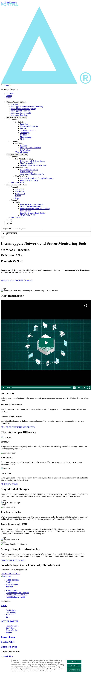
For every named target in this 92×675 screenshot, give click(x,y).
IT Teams (23, 146)
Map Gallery (20, 191)
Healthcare (24, 135)
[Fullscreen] (88, 388)
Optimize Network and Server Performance (36, 178)
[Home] (6, 576)
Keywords (7, 229)
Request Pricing (12, 630)
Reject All (74, 666)
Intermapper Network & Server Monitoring (27, 106)
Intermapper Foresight (19, 115)
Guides (18, 196)
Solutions (16, 117)
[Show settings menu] (83, 388)
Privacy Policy (48, 661)
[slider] (41, 388)
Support (9, 96)
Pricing (8, 98)
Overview (14, 104)
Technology (24, 133)
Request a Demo (12, 626)
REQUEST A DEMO (9, 280)
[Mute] (79, 388)
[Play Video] (3, 388)
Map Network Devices (28, 163)
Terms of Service (21, 663)
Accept (74, 662)
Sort (4, 233)
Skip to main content (9, 2)
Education (24, 124)
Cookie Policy (57, 661)
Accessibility (7, 656)
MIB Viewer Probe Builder (30, 206)
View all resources (17, 217)
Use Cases (17, 154)
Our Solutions (11, 612)
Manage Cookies (74, 670)
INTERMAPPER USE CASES (13, 560)
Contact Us (10, 93)
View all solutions (22, 152)
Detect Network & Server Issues (32, 161)
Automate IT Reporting (29, 170)
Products (16, 102)
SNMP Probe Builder (28, 215)
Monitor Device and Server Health (33, 165)
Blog (17, 198)
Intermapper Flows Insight (20, 111)
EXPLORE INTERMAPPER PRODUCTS (18, 427)
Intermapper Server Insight (21, 113)
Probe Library (25, 211)
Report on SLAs (26, 172)
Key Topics (19, 189)
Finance (23, 128)
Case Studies (20, 194)
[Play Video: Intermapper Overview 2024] (46, 342)
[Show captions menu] (74, 388)
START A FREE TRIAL (10, 574)
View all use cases (17, 182)
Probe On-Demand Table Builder (32, 213)
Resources (16, 185)
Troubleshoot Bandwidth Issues (32, 174)
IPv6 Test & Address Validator (31, 204)
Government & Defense (29, 126)
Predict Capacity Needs (29, 180)
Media (22, 139)
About (4, 605)
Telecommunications (28, 131)
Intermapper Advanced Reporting (23, 109)
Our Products (11, 610)
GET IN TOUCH (9, 621)
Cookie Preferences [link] (10, 651)
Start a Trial (10, 628)
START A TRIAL (26, 280)
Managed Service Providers (30, 148)
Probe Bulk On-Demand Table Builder (34, 209)
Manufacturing (25, 137)
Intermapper (5, 85)
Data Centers (25, 150)
